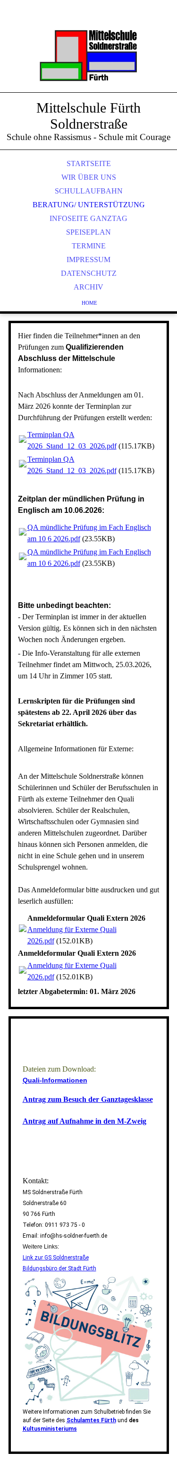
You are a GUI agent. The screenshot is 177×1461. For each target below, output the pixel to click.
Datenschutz (89, 273)
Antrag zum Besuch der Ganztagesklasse (88, 1099)
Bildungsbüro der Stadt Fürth (59, 1268)
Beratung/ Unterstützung (89, 205)
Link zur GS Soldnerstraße (56, 1257)
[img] (89, 56)
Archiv (88, 287)
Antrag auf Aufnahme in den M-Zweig (84, 1121)
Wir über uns (88, 177)
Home (89, 303)
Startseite (89, 163)
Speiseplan (88, 232)
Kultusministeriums (50, 1429)
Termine (89, 246)
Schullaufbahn (89, 191)
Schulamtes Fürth (91, 1420)
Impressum (88, 259)
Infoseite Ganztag (88, 218)
